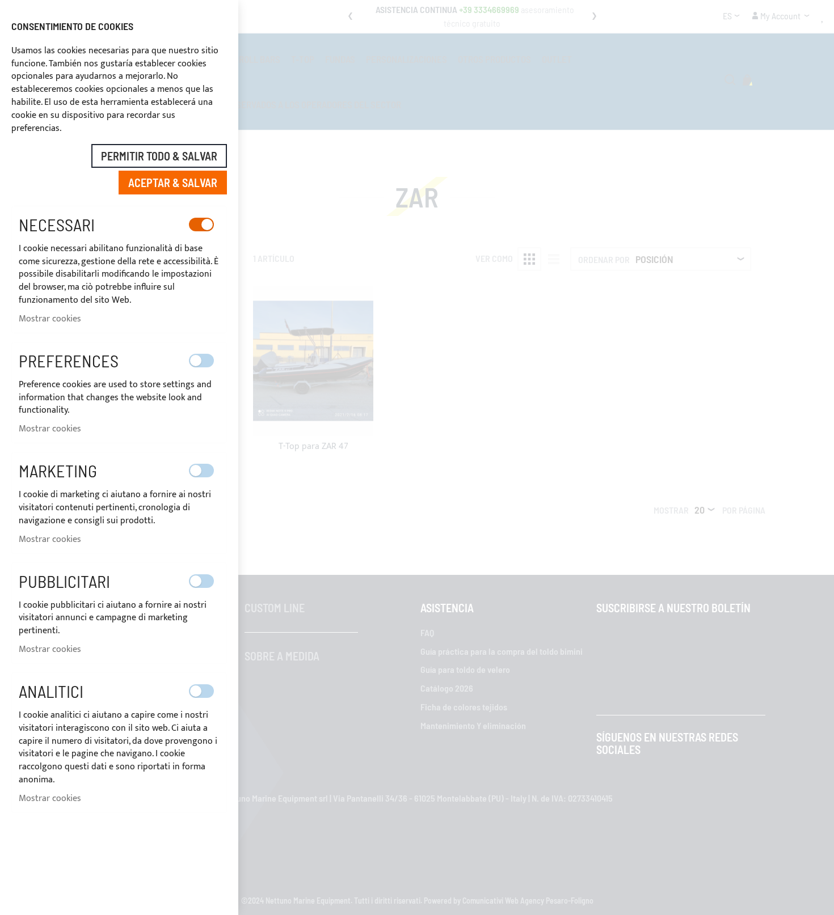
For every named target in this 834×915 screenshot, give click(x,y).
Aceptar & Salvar (172, 182)
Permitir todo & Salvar (159, 156)
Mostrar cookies (50, 319)
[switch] (201, 224)
